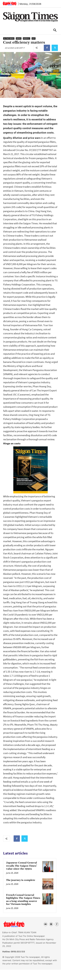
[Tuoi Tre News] (19, 924)
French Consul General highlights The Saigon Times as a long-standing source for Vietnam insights (23, 900)
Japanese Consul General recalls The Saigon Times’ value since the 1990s (21, 865)
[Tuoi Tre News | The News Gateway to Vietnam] (9, 3)
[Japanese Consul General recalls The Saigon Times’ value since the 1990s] (47, 866)
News (18, 38)
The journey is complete (20, 880)
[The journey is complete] (47, 883)
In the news (9, 38)
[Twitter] (55, 48)
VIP (33, 38)
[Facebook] (47, 48)
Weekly (26, 38)
